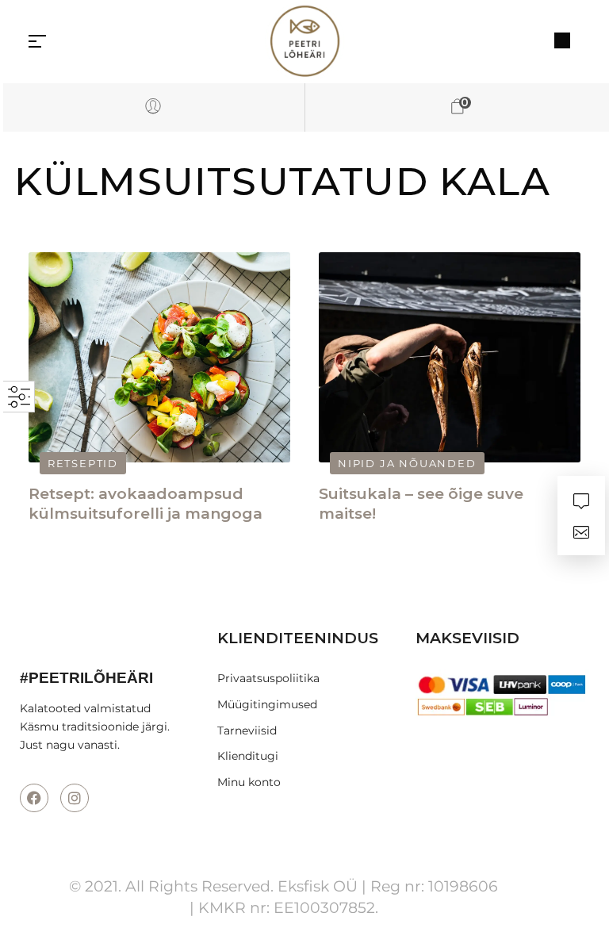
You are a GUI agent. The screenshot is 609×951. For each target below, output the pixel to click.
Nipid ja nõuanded (407, 463)
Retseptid (83, 463)
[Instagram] (74, 798)
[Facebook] (34, 798)
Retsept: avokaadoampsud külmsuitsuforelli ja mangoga (145, 504)
